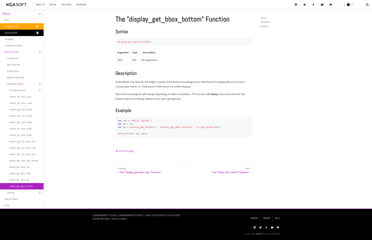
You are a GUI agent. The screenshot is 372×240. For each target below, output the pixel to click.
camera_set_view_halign (20, 115)
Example (264, 26)
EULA (7, 205)
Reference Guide (12, 51)
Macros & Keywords (15, 77)
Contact (254, 218)
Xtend (6, 13)
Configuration (13, 71)
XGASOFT (259, 234)
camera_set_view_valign (20, 128)
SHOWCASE (81, 4)
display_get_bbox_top (19, 179)
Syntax (264, 17)
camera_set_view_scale (20, 96)
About (7, 20)
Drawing (10, 192)
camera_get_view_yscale (20, 109)
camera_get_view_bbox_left (22, 141)
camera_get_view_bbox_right (22, 147)
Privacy (266, 218)
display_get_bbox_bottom (21, 186)
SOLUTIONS (66, 4)
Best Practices (13, 64)
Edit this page (126, 151)
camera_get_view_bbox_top (22, 154)
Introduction (12, 58)
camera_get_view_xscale (20, 103)
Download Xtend (12, 26)
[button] (350, 4)
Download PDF (11, 32)
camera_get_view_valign (20, 135)
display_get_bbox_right (20, 173)
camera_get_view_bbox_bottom (23, 160)
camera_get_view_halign (20, 122)
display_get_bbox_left (19, 167)
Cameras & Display (15, 83)
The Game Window (17, 90)
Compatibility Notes (13, 45)
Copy (248, 41)
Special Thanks (11, 198)
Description (266, 22)
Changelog (9, 39)
